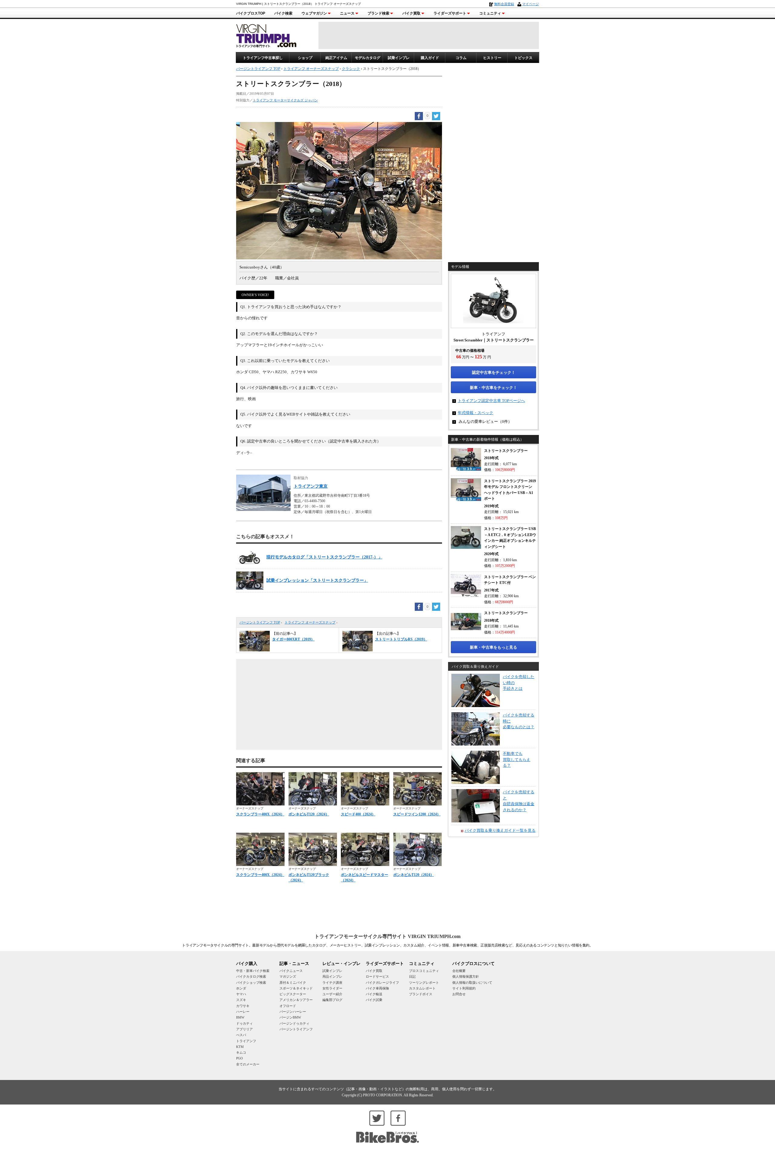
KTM (240, 1047)
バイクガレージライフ (382, 982)
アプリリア (244, 1029)
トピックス (523, 58)
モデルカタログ (367, 58)
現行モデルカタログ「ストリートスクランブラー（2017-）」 (324, 557)
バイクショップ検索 (251, 982)
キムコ (241, 1052)
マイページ (530, 4)
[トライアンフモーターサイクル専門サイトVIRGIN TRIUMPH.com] (266, 35)
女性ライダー (332, 988)
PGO (239, 1058)
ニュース (347, 13)
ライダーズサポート (450, 13)
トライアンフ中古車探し (263, 58)
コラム (461, 58)
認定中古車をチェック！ (493, 372)
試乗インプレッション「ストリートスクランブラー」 (317, 580)
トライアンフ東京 (311, 486)
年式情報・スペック (475, 412)
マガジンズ (287, 976)
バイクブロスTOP (250, 13)
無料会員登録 (504, 4)
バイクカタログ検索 (251, 976)
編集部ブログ (332, 1000)
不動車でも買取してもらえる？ (516, 759)
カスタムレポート (422, 988)
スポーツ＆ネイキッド (296, 988)
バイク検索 (283, 13)
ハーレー (242, 1011)
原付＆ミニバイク (292, 982)
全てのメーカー (247, 1064)
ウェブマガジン (314, 13)
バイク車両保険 (377, 988)
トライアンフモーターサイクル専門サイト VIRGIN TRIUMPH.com (387, 936)
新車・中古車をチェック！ (493, 387)
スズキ (241, 1000)
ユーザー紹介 (332, 994)
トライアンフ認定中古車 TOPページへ (491, 400)
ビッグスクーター (292, 994)
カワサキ (242, 1006)
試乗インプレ (399, 58)
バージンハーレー (292, 1011)
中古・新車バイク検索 (252, 971)
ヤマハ (241, 994)
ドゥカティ (244, 1023)
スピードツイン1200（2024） (416, 814)
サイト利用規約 (464, 988)
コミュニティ (490, 13)
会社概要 (459, 971)
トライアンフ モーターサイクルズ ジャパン (285, 100)
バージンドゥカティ (294, 1023)
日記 (412, 976)
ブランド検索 (378, 13)
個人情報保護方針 (465, 976)
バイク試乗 (374, 1000)
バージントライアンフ (296, 1029)
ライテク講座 (332, 982)
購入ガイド (430, 58)
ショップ (305, 58)
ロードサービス (377, 976)
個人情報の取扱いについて (472, 982)
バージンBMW (290, 1017)
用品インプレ (332, 976)
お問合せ (459, 994)
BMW (240, 1017)
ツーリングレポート (424, 982)
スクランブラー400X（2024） (260, 814)
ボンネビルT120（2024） (309, 814)
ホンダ (241, 988)
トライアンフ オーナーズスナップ (310, 622)
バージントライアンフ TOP (259, 622)
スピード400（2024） (358, 814)
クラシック (351, 69)
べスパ (241, 1035)
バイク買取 (411, 13)
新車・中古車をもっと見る (493, 647)
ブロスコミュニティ (424, 971)
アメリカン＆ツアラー (296, 1000)
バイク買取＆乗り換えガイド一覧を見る (500, 830)
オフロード (287, 1006)
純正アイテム (336, 58)
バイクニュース (291, 971)
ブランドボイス (420, 994)
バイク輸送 (374, 994)
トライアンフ (246, 1041)
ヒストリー (492, 58)
